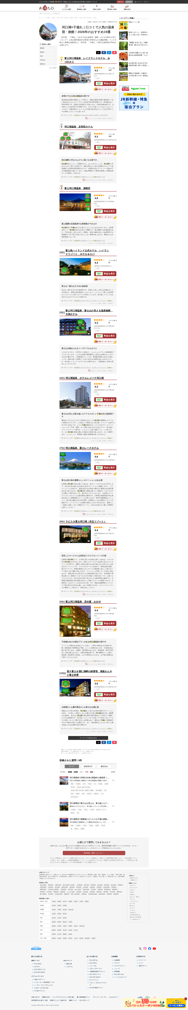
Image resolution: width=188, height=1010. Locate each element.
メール (141, 963)
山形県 (81, 901)
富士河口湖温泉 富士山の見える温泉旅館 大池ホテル (88, 312)
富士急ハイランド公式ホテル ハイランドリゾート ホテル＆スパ (87, 252)
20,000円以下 (74, 797)
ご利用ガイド (133, 880)
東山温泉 (100, 885)
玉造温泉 (85, 891)
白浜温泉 (49, 891)
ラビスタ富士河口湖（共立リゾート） (86, 521)
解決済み (104, 766)
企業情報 (114, 956)
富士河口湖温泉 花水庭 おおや (83, 601)
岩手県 (65, 901)
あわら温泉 (78, 889)
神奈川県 (70, 909)
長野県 (59, 913)
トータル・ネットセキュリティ (43, 985)
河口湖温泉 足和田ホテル (78, 126)
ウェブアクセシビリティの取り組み (63, 997)
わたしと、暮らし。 (135, 896)
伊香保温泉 (43, 887)
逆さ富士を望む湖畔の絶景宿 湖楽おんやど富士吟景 (89, 673)
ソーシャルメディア (120, 977)
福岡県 (54, 938)
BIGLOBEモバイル (40, 969)
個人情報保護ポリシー (83, 997)
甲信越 (100, 783)
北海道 (54, 901)
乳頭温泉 (79, 885)
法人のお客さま (92, 956)
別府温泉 (105, 891)
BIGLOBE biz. (93, 960)
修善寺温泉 (43, 889)
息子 (84, 783)
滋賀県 (54, 926)
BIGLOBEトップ (84, 1000)
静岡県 (54, 922)
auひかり (37, 966)
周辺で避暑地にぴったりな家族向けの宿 (89, 177)
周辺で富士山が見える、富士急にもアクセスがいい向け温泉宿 (96, 300)
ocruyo (132, 892)
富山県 (54, 917)
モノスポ (132, 903)
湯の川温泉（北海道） (69, 885)
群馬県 (59, 905)
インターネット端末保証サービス (44, 982)
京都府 (59, 926)
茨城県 (65, 905)
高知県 (70, 934)
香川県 (59, 934)
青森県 (59, 901)
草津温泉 (120, 885)
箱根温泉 (66, 894)
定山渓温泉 (43, 885)
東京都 (65, 909)
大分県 (76, 938)
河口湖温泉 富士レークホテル (82, 448)
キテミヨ (132, 899)
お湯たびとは (133, 878)
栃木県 (54, 905)
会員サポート (143, 966)
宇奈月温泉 (86, 889)
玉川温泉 (50, 894)
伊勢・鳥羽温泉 (75, 894)
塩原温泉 (72, 887)
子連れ (90, 783)
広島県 (70, 930)
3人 (95, 783)
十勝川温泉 (58, 885)
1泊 (102, 793)
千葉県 (59, 909)
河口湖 (73, 787)
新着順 (70, 772)
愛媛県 (65, 934)
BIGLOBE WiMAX (39, 972)
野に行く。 (133, 905)
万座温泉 (50, 887)
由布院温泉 (102, 894)
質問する (129, 2)
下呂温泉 (93, 889)
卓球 (41, 56)
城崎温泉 (114, 889)
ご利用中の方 (140, 956)
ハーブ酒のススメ (135, 919)
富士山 (86, 809)
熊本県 (70, 938)
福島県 (87, 901)
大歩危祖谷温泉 (92, 894)
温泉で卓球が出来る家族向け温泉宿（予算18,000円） (91, 115)
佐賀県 (59, 938)
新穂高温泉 (107, 889)
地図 (98, 78)
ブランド (117, 963)
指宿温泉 (116, 894)
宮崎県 (81, 938)
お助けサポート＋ (39, 979)
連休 (72, 793)
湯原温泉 (99, 891)
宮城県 (70, 901)
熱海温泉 (109, 894)
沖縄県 (93, 938)
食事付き (42, 64)
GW (105, 790)
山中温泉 (70, 889)
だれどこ (132, 890)
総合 (91, 772)
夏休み (73, 812)
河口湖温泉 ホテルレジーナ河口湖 (85, 378)
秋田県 (76, 901)
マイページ (139, 2)
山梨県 (106, 783)
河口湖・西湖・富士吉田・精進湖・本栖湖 (82, 790)
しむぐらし (69, 966)
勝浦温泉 (56, 891)
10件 (110, 136)
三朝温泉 (78, 891)
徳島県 (54, 934)
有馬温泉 (42, 891)
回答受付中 (88, 766)
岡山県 (65, 930)
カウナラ (132, 908)
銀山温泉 (113, 885)
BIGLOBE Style (119, 974)
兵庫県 (70, 926)
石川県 (59, 917)
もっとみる (52, 67)
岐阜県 (59, 922)
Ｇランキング (133, 887)
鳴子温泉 (86, 885)
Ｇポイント (133, 885)
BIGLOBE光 (37, 964)
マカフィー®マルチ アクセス (97, 984)
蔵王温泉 (106, 885)
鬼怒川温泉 (64, 887)
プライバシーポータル (100, 997)
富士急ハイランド (101, 809)
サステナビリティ (119, 966)
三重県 (70, 922)
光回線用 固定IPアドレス (97, 971)
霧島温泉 (119, 891)
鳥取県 (54, 930)
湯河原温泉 (106, 887)
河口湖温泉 (99, 790)
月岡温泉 (92, 887)
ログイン (146, 2)
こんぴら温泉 (71, 891)
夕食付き (42, 60)
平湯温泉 (100, 889)
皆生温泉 (92, 891)
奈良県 (76, 926)
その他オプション (39, 991)
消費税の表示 (46, 997)
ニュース (117, 969)
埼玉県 (54, 909)
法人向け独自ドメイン (96, 988)
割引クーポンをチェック (107, 89)
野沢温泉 (78, 887)
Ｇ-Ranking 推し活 (135, 915)
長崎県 (65, 938)
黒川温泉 (112, 891)
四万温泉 (57, 887)
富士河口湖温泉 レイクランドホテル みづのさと (87, 60)
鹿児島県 (87, 938)
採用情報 (117, 971)
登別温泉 (50, 885)
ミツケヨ (132, 910)
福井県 (65, 917)
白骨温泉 (85, 887)
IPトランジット (94, 980)
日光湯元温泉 (58, 894)
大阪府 (65, 926)
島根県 (59, 930)
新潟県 (65, 913)
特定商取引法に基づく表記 (39, 1000)
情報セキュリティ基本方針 (58, 1000)
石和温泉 (99, 887)
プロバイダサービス (95, 969)
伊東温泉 (113, 887)
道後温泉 (62, 891)
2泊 (78, 812)
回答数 (76, 772)
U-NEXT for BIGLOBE (41, 988)
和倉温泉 (63, 889)
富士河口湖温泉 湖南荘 (77, 188)
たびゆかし (133, 912)
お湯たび (132, 894)
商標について (73, 1000)
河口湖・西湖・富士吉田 (83, 787)
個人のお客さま (36, 956)
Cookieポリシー (114, 997)
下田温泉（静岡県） (53, 889)
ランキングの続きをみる (88, 738)
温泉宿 (42, 52)
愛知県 (65, 922)
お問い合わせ (35, 997)
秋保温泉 (93, 885)
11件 (110, 70)
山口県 (76, 930)
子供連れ (78, 783)
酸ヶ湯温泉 (43, 894)
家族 (72, 783)
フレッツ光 (92, 966)
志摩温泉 (83, 894)
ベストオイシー (134, 901)
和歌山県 (81, 926)
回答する (120, 2)
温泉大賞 (69, 964)
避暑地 (42, 48)
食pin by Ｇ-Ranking (135, 917)
